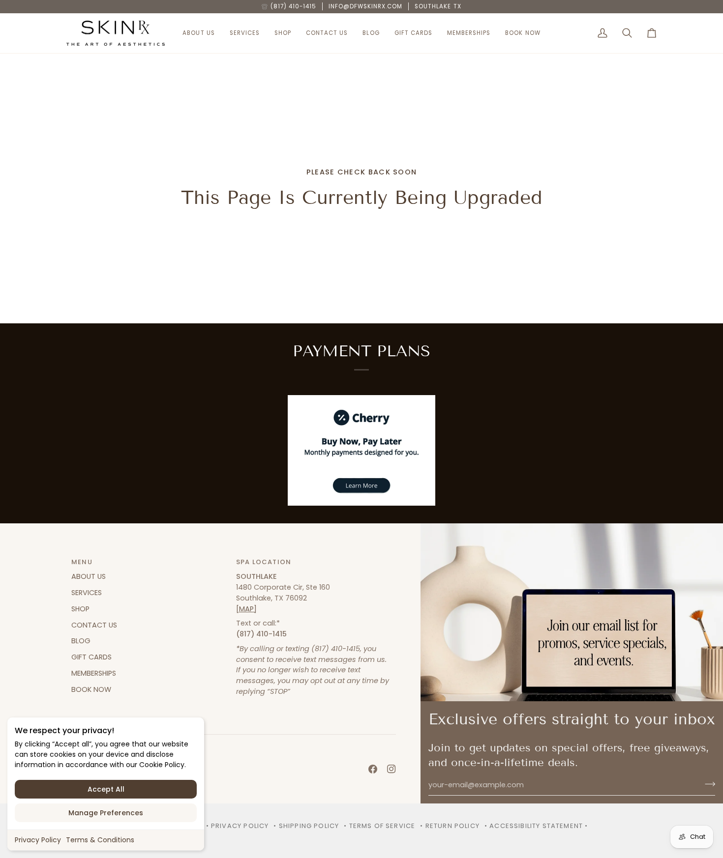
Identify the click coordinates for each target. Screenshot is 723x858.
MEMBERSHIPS (93, 673)
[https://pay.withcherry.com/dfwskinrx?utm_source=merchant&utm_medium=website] (361, 450)
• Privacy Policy (237, 825)
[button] (198, 33)
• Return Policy (450, 825)
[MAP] (246, 609)
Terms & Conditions (100, 840)
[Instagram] (391, 769)
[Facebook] (372, 769)
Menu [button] (81, 562)
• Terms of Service (379, 825)
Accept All (106, 789)
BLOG (80, 641)
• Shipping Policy (306, 825)
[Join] (707, 784)
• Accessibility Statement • (536, 825)
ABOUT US (88, 576)
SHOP (80, 609)
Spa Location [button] (263, 562)
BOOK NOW (91, 689)
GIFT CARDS (91, 657)
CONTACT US (94, 625)
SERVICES (86, 593)
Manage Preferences (105, 813)
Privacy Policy (38, 840)
